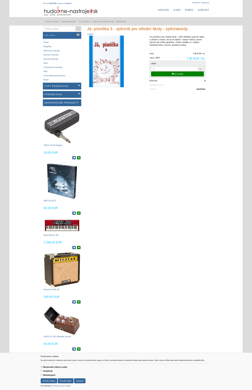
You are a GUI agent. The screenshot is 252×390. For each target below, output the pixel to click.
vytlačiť (90, 34)
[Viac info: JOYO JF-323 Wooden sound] (74, 349)
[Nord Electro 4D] (62, 225)
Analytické (47, 371)
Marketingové (49, 375)
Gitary (46, 42)
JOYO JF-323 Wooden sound (57, 336)
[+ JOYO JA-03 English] (78, 157)
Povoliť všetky (49, 381)
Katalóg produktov (68, 21)
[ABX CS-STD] (62, 180)
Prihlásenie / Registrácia (200, 2)
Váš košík (61, 35)
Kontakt (203, 10)
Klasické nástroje (51, 59)
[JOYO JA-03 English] (62, 126)
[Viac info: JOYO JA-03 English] (74, 157)
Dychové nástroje (51, 55)
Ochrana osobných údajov (61, 386)
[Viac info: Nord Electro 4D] (74, 247)
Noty (46, 71)
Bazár (46, 80)
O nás (177, 10)
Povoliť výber (66, 381)
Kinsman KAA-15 (51, 289)
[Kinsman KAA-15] (62, 270)
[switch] (42, 367)
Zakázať (80, 381)
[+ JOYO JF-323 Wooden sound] (78, 349)
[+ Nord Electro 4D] (78, 247)
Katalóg (163, 10)
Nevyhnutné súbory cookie (55, 367)
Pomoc (189, 10)
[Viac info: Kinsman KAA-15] (74, 302)
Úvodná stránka (51, 21)
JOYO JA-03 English (53, 145)
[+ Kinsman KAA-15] (78, 302)
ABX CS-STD (50, 200)
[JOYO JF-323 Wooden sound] (62, 321)
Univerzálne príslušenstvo (54, 76)
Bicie (46, 63)
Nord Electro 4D (51, 235)
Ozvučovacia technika (53, 67)
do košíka (178, 74)
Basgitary (48, 46)
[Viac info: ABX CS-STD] (74, 213)
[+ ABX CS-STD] (78, 213)
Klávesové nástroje (52, 51)
